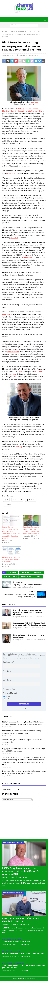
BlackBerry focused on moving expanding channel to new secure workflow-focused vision (32, 530)
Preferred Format (10, 693)
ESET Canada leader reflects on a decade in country (21, 920)
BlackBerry (12, 572)
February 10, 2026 (10, 925)
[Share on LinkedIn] (12, 61)
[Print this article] (24, 61)
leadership (11, 173)
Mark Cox (22, 55)
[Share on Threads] (43, 61)
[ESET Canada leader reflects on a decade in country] (24, 903)
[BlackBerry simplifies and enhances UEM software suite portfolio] (11, 551)
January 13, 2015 (19, 639)
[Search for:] (24, 25)
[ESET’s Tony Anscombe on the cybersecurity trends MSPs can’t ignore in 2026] (24, 853)
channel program (28, 257)
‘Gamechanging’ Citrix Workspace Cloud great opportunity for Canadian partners (29, 624)
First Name (7, 671)
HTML (8, 696)
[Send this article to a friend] (20, 61)
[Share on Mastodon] (32, 61)
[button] (44, 19)
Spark (39, 577)
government (7, 314)
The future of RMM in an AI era (16, 941)
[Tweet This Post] (8, 61)
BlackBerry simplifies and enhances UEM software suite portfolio (11, 559)
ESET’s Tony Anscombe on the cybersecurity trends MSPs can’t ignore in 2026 (20, 871)
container (25, 572)
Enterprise (34, 102)
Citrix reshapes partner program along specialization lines (28, 636)
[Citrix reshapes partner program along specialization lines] (6, 638)
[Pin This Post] (16, 61)
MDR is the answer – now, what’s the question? (23, 953)
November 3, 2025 (10, 970)
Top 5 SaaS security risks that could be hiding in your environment (23, 966)
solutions (39, 371)
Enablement (37, 572)
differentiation (13, 352)
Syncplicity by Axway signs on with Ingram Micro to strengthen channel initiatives (27, 612)
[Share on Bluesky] (40, 61)
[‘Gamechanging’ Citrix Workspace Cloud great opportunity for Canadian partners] (6, 625)
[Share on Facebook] (4, 61)
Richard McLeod (27, 577)
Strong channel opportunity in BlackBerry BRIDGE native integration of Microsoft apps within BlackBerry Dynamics (11, 532)
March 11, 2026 (9, 877)
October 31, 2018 (9, 55)
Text (7, 699)
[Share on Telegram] (36, 61)
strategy (19, 447)
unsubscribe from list (24, 709)
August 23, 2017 (19, 617)
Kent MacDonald (10, 577)
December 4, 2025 (10, 944)
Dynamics (14, 238)
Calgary (21, 371)
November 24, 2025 (10, 956)
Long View (12, 374)
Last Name (7, 680)
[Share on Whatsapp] (28, 61)
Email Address (8, 662)
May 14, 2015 (18, 628)
